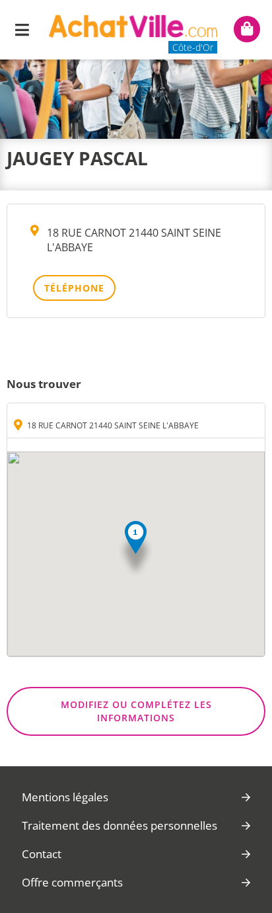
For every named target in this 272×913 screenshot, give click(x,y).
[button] (135, 550)
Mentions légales (65, 797)
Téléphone (74, 288)
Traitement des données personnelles (119, 825)
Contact (41, 853)
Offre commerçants (72, 882)
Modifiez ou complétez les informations (136, 711)
